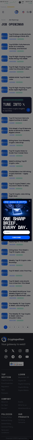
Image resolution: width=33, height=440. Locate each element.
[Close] (29, 201)
